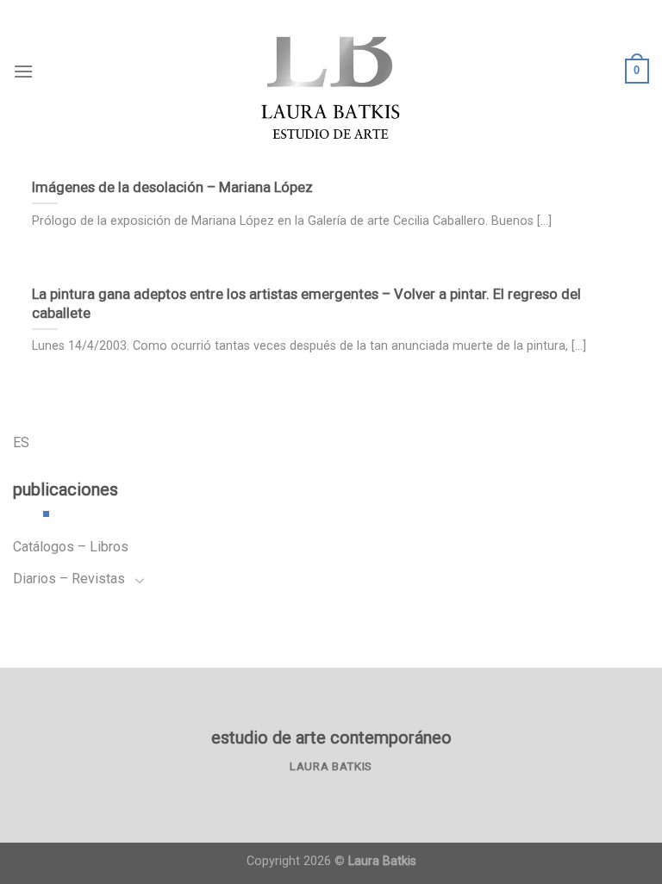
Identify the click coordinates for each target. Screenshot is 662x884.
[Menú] (23, 71)
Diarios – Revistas (69, 578)
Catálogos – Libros (70, 546)
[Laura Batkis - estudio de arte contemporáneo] (331, 71)
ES (21, 442)
